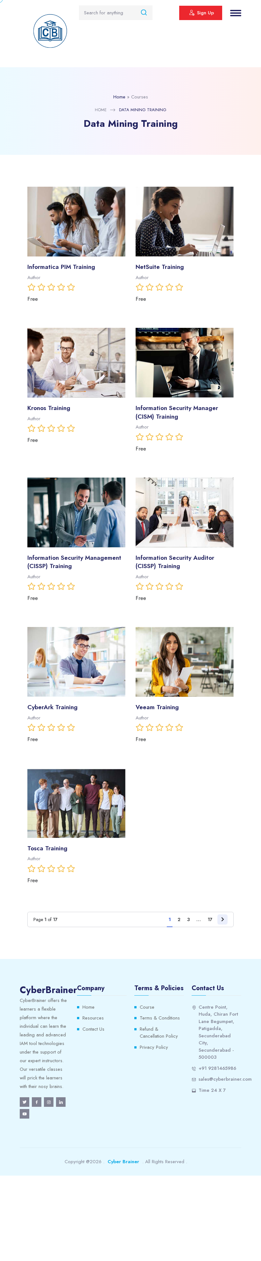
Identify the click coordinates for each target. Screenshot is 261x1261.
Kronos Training (48, 408)
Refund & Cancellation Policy (159, 1033)
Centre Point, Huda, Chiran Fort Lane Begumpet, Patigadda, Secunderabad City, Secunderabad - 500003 (218, 1032)
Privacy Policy (154, 1047)
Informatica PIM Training (61, 267)
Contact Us (93, 1029)
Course (147, 1007)
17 (210, 919)
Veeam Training (157, 707)
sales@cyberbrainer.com (225, 1079)
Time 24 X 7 (212, 1090)
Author (33, 277)
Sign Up (205, 12)
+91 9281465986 (217, 1068)
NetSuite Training (160, 267)
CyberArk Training (52, 707)
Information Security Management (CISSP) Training (74, 562)
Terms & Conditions (160, 1017)
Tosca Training (47, 848)
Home (119, 96)
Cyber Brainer (123, 1161)
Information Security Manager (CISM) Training (177, 412)
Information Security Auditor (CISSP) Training (175, 562)
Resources (93, 1017)
